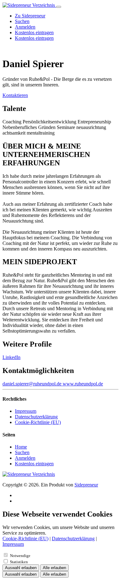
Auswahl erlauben (21, 567)
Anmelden (25, 27)
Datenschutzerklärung (36, 416)
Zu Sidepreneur (30, 15)
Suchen (22, 21)
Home (21, 446)
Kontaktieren (15, 95)
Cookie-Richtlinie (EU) (38, 422)
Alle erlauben (54, 567)
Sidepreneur (86, 484)
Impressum (25, 411)
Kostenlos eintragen (34, 32)
